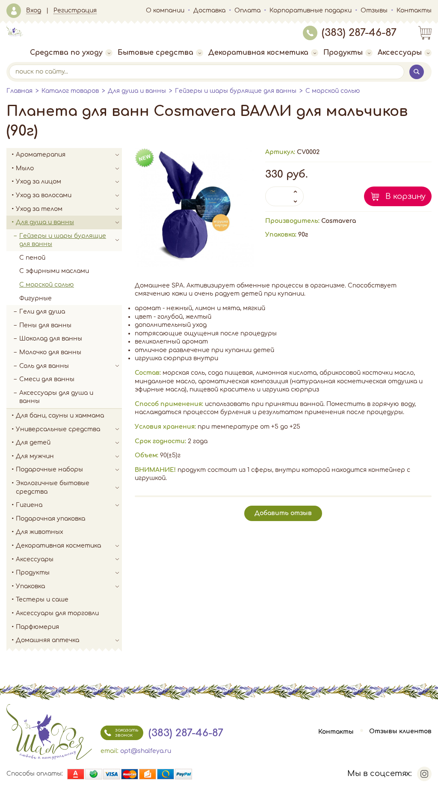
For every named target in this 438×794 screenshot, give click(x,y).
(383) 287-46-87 (359, 33)
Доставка (209, 10)
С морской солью (332, 91)
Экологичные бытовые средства (52, 487)
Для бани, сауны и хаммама (60, 415)
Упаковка (30, 586)
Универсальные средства (58, 429)
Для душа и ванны (137, 91)
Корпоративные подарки (310, 10)
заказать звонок (126, 732)
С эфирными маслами (54, 271)
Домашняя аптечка (47, 640)
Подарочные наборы (49, 469)
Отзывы (374, 10)
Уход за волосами (43, 195)
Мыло (25, 168)
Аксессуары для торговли (57, 613)
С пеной (32, 258)
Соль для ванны (44, 366)
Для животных (39, 532)
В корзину (405, 196)
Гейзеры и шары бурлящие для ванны (235, 91)
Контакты (414, 10)
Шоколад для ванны (50, 338)
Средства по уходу (66, 52)
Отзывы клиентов (400, 732)
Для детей (33, 442)
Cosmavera (338, 221)
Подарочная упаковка (50, 519)
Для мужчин (35, 456)
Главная (19, 91)
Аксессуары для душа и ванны (56, 397)
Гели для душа (42, 311)
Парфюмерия (37, 627)
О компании (165, 10)
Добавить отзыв (283, 513)
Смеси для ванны (46, 379)
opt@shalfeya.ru (145, 751)
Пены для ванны (45, 325)
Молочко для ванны (50, 352)
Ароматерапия (40, 154)
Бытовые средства (155, 52)
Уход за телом (39, 209)
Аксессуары (400, 52)
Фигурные (35, 298)
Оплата (247, 10)
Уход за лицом (38, 181)
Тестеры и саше (42, 599)
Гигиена (29, 505)
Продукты (343, 52)
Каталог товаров (70, 91)
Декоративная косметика (258, 52)
